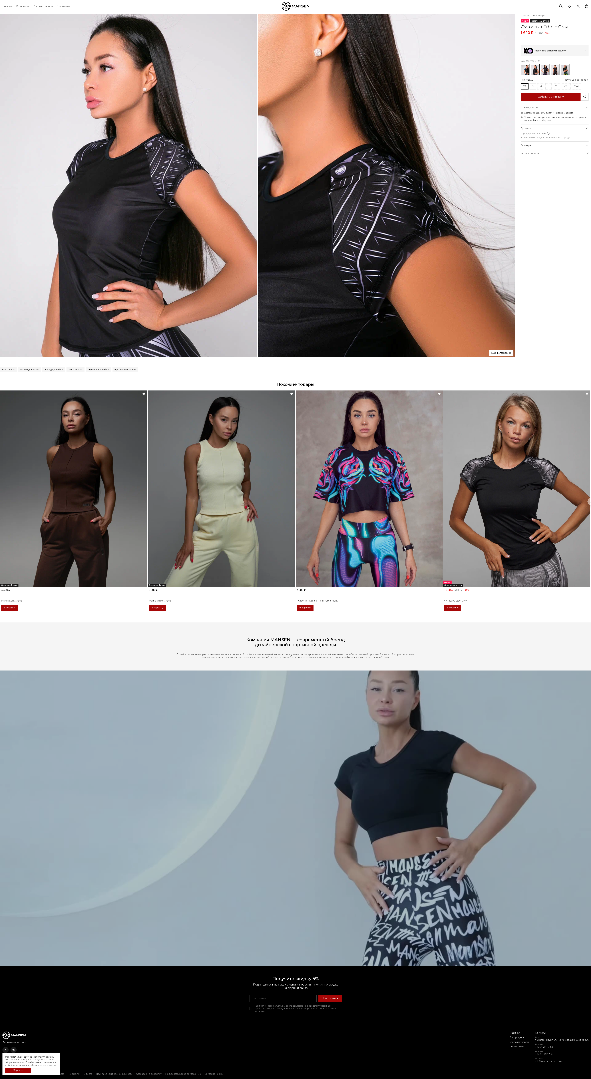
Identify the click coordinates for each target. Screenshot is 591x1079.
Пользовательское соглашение (183, 1074)
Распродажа (23, 6)
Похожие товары (295, 384)
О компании (63, 6)
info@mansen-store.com (548, 1061)
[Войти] (578, 6)
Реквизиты (74, 1074)
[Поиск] (561, 6)
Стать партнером (43, 6)
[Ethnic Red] (555, 69)
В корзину (9, 607)
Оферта (88, 1074)
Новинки (7, 6)
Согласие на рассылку (149, 1074)
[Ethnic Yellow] (565, 69)
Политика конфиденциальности (114, 1074)
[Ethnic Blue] (525, 69)
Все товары (539, 15)
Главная (525, 15)
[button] (569, 6)
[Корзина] (587, 6)
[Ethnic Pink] (545, 69)
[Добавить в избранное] (585, 97)
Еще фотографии (501, 353)
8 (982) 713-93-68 (544, 1047)
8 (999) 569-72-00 (544, 1054)
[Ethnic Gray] (535, 69)
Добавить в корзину (551, 96)
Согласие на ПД (214, 1074)
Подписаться (330, 998)
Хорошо (17, 1070)
